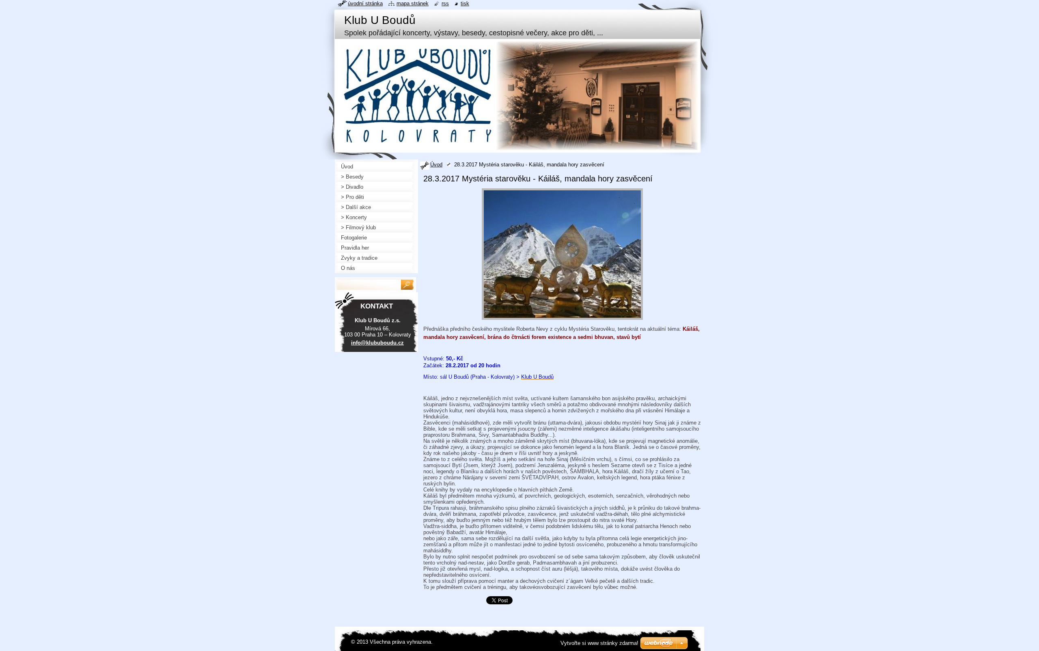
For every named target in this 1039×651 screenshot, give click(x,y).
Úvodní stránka (365, 3)
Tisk (465, 3)
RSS (445, 3)
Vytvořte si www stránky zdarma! (599, 643)
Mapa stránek (413, 3)
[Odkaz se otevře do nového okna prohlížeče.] (562, 320)
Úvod (436, 165)
